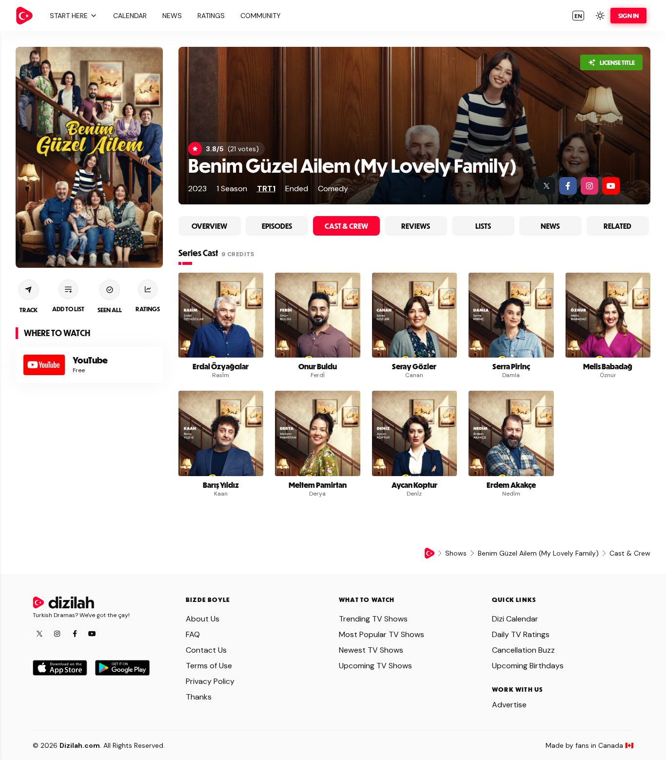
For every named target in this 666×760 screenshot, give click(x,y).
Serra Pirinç (511, 366)
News (550, 225)
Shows (456, 553)
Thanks (199, 697)
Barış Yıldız (221, 484)
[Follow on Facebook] (74, 633)
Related (617, 225)
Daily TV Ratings (520, 634)
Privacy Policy (210, 681)
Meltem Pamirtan (318, 484)
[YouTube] (611, 186)
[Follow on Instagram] (57, 633)
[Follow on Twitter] (39, 633)
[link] (24, 15)
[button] (72, 15)
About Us (202, 619)
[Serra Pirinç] (511, 315)
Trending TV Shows (373, 619)
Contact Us (206, 650)
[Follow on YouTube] (92, 633)
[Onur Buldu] (317, 315)
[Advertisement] (89, 459)
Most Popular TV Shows (381, 634)
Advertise (509, 705)
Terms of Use (209, 665)
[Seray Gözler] (414, 315)
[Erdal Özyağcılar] (221, 315)
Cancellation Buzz (523, 650)
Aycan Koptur (414, 484)
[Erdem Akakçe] (511, 433)
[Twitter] (546, 186)
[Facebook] (568, 186)
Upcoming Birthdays (528, 665)
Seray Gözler (414, 366)
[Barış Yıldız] (221, 433)
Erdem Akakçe (511, 484)
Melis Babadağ (607, 366)
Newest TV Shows (371, 650)
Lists (483, 225)
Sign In (628, 16)
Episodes (277, 225)
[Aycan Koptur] (414, 433)
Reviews (415, 225)
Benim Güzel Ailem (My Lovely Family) (352, 165)
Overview (209, 225)
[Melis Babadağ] (608, 315)
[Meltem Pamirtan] (317, 433)
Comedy (333, 188)
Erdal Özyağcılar (221, 366)
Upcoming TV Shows (375, 665)
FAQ (193, 634)
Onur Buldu (317, 366)
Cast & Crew (346, 225)
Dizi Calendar (515, 619)
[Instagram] (589, 186)
